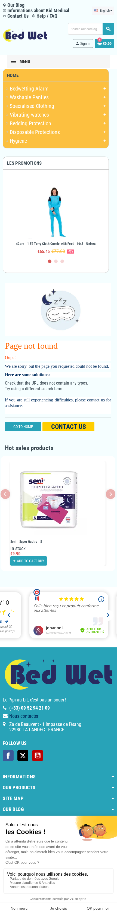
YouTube (37, 755)
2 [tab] (56, 261)
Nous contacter (23, 716)
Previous (5, 494)
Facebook (8, 755)
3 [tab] (62, 261)
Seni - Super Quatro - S (26, 542)
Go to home (23, 427)
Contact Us (17, 16)
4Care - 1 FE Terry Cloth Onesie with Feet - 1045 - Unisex (56, 244)
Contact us (68, 427)
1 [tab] (49, 261)
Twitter (22, 755)
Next (110, 494)
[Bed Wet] (25, 35)
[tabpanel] (56, 216)
